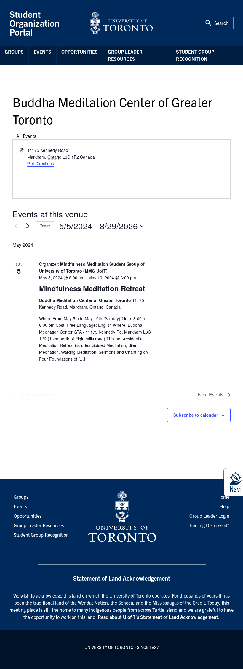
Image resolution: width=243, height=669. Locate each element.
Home (223, 497)
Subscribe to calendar (195, 415)
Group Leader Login (209, 516)
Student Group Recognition (195, 55)
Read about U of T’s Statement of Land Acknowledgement (158, 617)
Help (224, 506)
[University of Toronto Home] (121, 23)
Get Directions (40, 163)
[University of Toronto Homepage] (121, 516)
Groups (14, 52)
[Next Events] (27, 226)
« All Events (24, 136)
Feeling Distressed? (209, 525)
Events (42, 52)
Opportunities (79, 52)
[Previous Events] (16, 226)
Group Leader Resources (125, 55)
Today (45, 225)
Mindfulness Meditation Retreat (92, 288)
